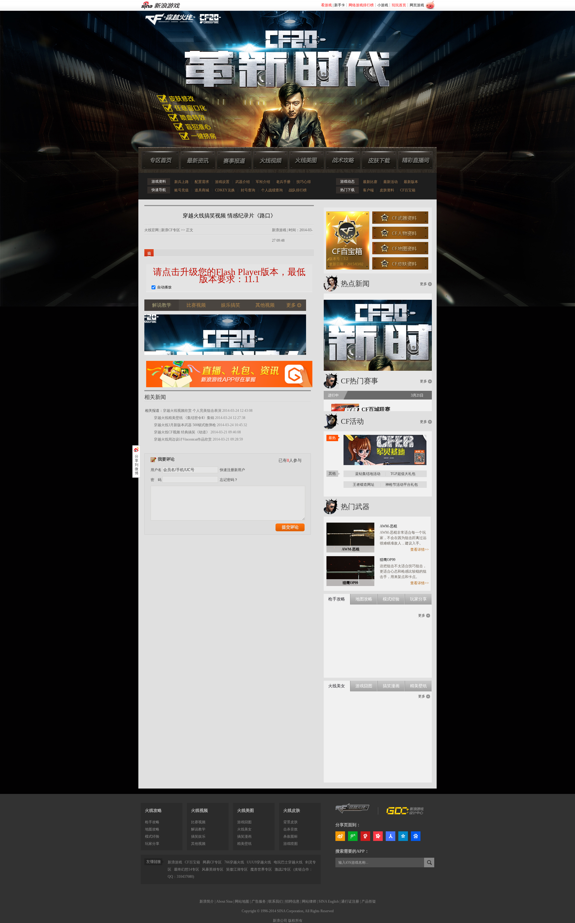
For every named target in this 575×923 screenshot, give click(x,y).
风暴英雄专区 (212, 869)
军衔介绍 (263, 182)
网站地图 (242, 901)
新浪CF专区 (170, 230)
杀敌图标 (290, 836)
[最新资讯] (198, 160)
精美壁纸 (244, 844)
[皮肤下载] (379, 160)
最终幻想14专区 (186, 869)
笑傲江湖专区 (237, 869)
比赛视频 (198, 822)
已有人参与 (290, 460)
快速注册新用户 (232, 470)
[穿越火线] (352, 813)
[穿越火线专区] (284, 71)
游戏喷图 (290, 844)
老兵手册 (283, 182)
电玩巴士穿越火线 (288, 862)
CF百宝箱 (407, 190)
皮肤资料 (387, 190)
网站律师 (309, 901)
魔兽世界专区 (261, 869)
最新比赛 (370, 182)
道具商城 (202, 190)
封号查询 (248, 190)
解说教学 (198, 829)
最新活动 (390, 182)
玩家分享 (152, 844)
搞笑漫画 (244, 836)
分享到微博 (136, 464)
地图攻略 (152, 829)
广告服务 (259, 901)
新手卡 (339, 5)
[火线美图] (306, 160)
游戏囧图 (244, 822)
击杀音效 (290, 829)
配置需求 (202, 182)
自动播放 (164, 287)
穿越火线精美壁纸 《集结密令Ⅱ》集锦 (184, 418)
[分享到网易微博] (365, 836)
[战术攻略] (343, 160)
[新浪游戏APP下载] (229, 389)
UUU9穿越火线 (259, 862)
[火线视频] (270, 160)
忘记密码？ (229, 480)
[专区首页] (160, 160)
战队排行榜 (298, 190)
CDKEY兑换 (225, 190)
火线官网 (151, 230)
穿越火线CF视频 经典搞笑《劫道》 (182, 432)
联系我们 (275, 901)
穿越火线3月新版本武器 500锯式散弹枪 (185, 425)
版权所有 (295, 921)
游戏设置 (222, 182)
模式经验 (152, 836)
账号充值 (181, 190)
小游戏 (382, 5)
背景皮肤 (290, 822)
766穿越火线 (234, 862)
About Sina (224, 901)
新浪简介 (206, 901)
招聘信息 (292, 901)
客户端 (368, 190)
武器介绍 (242, 182)
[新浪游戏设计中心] (405, 813)
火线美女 (244, 829)
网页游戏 (417, 5)
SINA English (329, 901)
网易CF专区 (212, 862)
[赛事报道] (234, 160)
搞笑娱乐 (198, 836)
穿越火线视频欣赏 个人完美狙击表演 (192, 410)
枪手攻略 (152, 822)
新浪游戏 (279, 230)
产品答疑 (368, 901)
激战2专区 (283, 869)
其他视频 (198, 844)
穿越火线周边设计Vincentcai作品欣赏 (183, 439)
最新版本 (411, 182)
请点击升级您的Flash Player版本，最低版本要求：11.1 (229, 275)
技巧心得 (303, 182)
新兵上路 (181, 182)
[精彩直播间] (415, 160)
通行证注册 (350, 901)
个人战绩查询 (272, 190)
